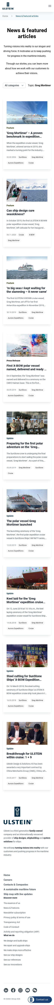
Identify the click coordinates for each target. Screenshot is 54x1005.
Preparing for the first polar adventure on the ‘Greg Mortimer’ (25, 447)
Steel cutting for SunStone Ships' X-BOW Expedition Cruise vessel (24, 679)
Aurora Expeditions (15, 163)
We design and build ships (15, 940)
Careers (8, 879)
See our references (12, 960)
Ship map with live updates (18, 894)
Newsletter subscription (15, 912)
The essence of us (12, 903)
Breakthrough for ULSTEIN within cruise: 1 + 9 (24, 755)
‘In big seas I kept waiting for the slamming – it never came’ (27, 289)
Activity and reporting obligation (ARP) (21, 932)
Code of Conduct (11, 927)
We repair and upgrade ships (17, 945)
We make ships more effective (17, 950)
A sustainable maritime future (20, 889)
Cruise (31, 163)
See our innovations (13, 964)
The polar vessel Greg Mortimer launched (21, 522)
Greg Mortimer (37, 157)
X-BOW (31, 235)
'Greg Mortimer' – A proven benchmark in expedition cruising (24, 136)
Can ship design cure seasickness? (20, 212)
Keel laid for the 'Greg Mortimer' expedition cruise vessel (25, 602)
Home (5, 16)
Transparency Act (12, 922)
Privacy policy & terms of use (17, 917)
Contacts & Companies (16, 884)
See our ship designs (13, 955)
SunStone (23, 157)
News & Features (11, 908)
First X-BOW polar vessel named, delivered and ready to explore (27, 369)
